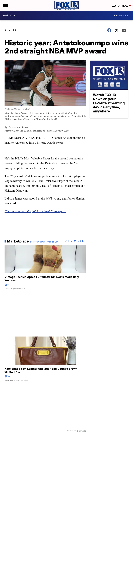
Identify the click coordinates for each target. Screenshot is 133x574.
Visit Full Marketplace (75, 241)
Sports (11, 29)
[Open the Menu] (5, 5)
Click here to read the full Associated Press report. (35, 211)
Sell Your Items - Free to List (44, 242)
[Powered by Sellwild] (81, 431)
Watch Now (120, 5)
